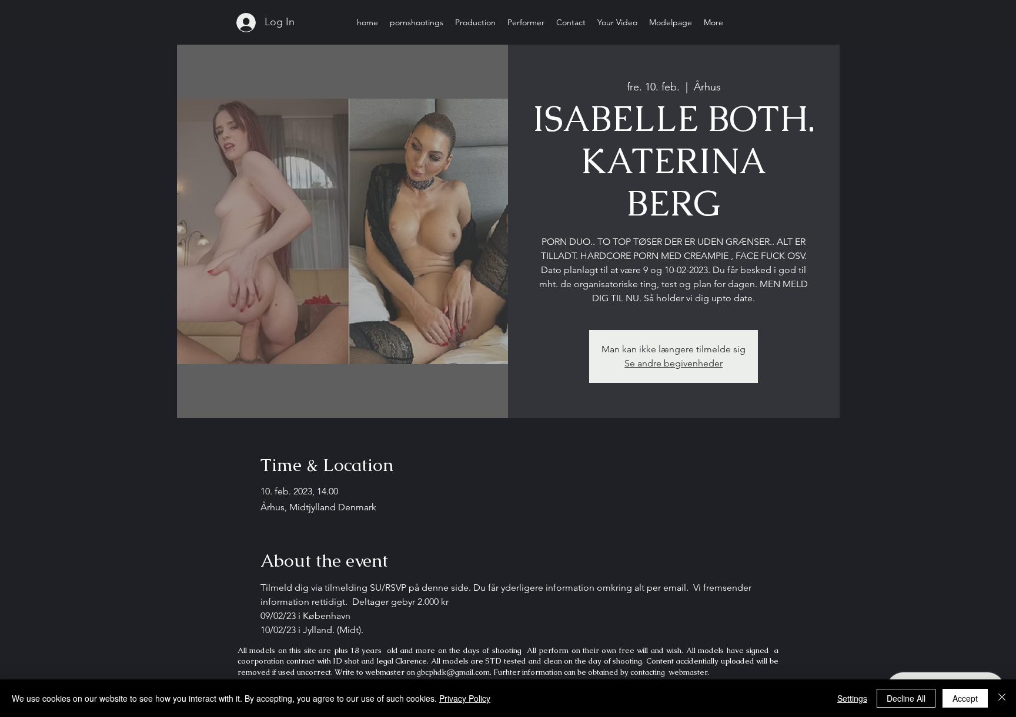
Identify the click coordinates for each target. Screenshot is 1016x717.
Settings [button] (852, 698)
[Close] (1002, 698)
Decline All (906, 698)
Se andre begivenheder (673, 363)
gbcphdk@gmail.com (453, 672)
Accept (965, 698)
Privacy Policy (464, 698)
